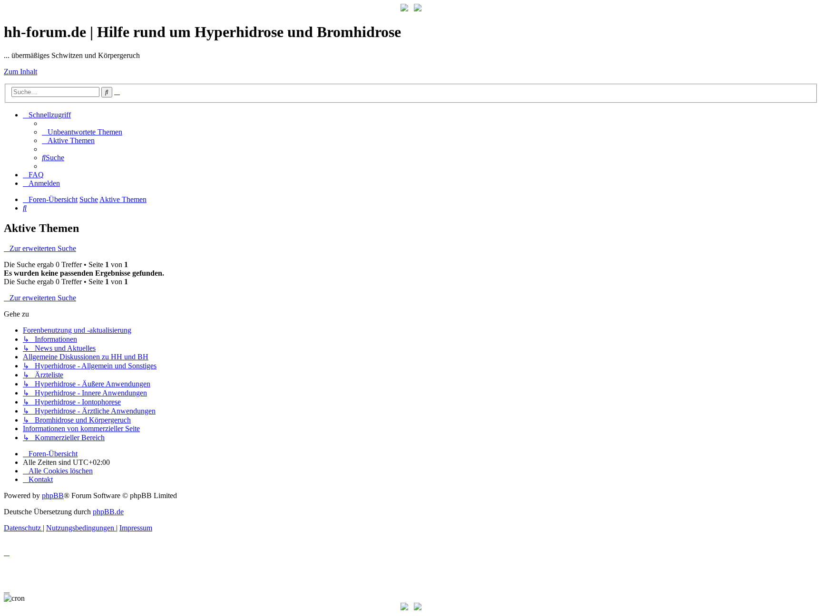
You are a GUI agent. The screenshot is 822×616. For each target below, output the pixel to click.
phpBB (53, 495)
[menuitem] (82, 132)
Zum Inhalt (20, 71)
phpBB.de (108, 512)
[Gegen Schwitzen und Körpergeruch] (417, 9)
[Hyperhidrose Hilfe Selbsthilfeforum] (404, 9)
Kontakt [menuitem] (41, 479)
